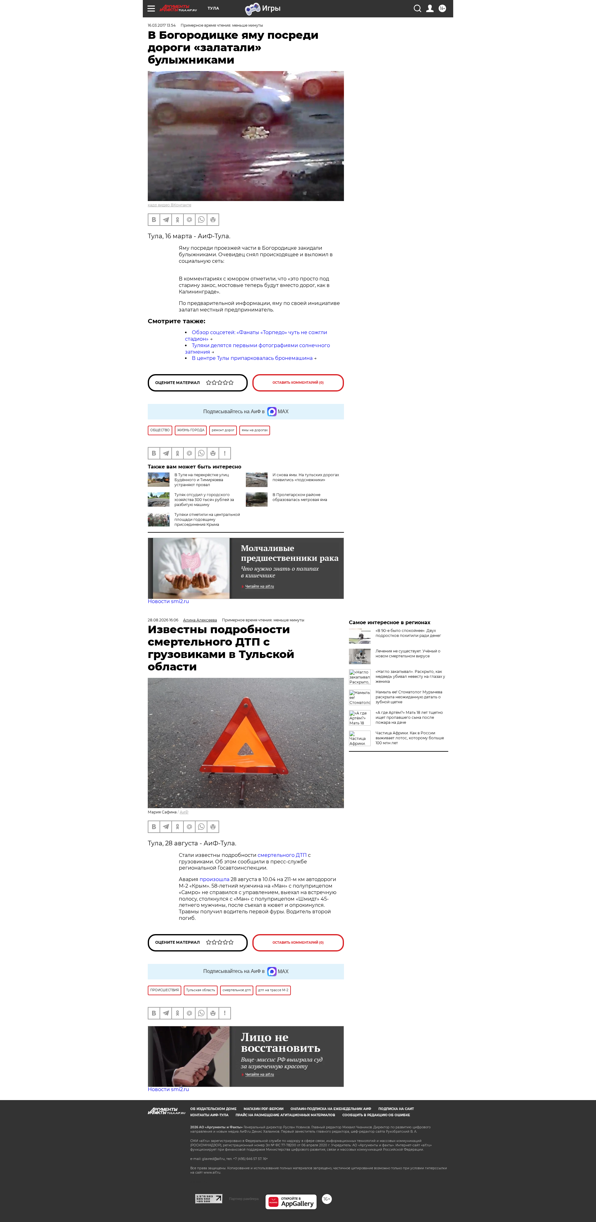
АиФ (184, 812)
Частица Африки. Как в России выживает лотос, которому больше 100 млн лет (410, 738)
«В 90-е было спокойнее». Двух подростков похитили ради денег (408, 633)
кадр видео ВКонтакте (169, 205)
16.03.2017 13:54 (162, 25)
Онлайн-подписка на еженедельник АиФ (331, 1109)
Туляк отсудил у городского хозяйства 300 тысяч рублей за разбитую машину (204, 499)
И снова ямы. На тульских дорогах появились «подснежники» (306, 477)
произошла (214, 879)
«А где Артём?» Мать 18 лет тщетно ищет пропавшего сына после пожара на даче (409, 717)
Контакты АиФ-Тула (209, 1115)
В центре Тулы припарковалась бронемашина (252, 358)
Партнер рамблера (244, 1199)
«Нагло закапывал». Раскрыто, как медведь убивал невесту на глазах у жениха (410, 676)
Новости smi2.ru (168, 601)
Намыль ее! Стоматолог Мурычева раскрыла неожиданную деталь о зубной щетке (409, 697)
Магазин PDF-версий (263, 1109)
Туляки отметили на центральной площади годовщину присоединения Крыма (207, 519)
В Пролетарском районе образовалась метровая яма (300, 497)
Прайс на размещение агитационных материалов (285, 1115)
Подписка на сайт (396, 1109)
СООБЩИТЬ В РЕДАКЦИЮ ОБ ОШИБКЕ (376, 1115)
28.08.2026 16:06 (163, 620)
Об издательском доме (213, 1109)
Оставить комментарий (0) (298, 383)
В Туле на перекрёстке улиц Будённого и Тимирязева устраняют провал (201, 479)
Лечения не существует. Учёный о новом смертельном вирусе (408, 653)
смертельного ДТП (282, 855)
